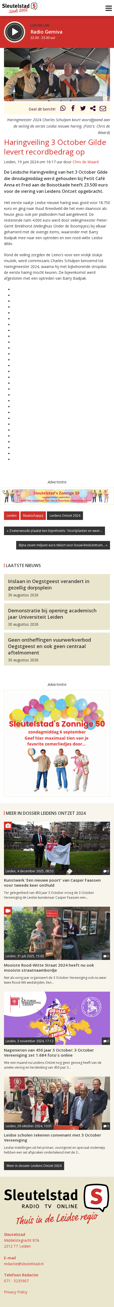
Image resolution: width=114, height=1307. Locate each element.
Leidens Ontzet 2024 (65, 515)
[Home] (20, 6)
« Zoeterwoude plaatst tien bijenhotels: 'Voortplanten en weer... (54, 530)
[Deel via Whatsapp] (63, 109)
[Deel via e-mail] (102, 109)
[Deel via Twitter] (82, 109)
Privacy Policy (15, 1291)
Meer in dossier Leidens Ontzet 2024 (34, 1165)
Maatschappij (33, 515)
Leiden (12, 515)
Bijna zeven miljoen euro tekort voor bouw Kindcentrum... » (63, 545)
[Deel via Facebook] (73, 109)
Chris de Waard (86, 161)
